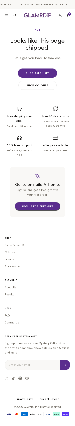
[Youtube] (27, 378)
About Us (10, 287)
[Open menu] (6, 15)
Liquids (9, 259)
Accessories (13, 266)
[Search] (14, 15)
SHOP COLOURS (37, 85)
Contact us (12, 322)
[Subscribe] (65, 365)
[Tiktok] (13, 378)
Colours (10, 252)
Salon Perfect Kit (15, 245)
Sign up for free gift (37, 206)
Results (9, 294)
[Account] (60, 15)
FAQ (7, 315)
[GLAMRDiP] (37, 15)
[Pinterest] (20, 378)
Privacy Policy (24, 399)
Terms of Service (48, 399)
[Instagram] (6, 378)
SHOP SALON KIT (37, 73)
